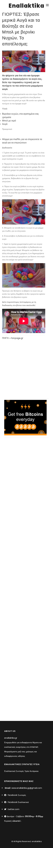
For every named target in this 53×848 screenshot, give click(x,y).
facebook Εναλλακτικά (18, 802)
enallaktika (36, 841)
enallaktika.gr (10, 738)
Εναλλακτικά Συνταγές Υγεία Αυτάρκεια (21, 771)
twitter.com (13, 809)
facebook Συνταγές (17, 795)
